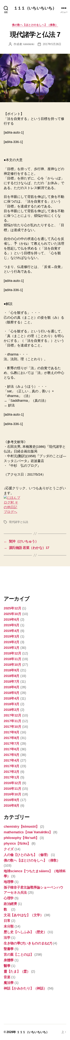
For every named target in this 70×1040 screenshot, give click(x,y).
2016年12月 (12, 783)
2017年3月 (11, 766)
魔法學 (9, 983)
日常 (7, 921)
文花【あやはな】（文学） (23, 915)
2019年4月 (11, 631)
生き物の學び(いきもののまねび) (28, 943)
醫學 (7, 966)
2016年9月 (11, 800)
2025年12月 (12, 608)
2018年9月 (11, 670)
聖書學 (9, 949)
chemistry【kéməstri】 (21, 826)
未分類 (9, 926)
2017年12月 (12, 715)
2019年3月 (11, 636)
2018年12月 (12, 653)
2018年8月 (11, 676)
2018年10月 (12, 664)
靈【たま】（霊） (17, 971)
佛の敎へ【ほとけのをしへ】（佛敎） (35, 24)
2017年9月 (11, 732)
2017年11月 (12, 721)
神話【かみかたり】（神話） (25, 988)
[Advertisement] (22, 580)
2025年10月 (12, 614)
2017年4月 (11, 760)
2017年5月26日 (52, 44)
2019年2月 (11, 642)
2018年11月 (12, 659)
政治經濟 (10, 904)
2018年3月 (11, 704)
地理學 (9, 882)
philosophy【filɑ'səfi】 (21, 838)
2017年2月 (11, 772)
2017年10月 (12, 726)
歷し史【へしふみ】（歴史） (25, 932)
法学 (7, 937)
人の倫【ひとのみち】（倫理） (27, 855)
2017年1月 (11, 777)
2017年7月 (11, 743)
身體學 (9, 960)
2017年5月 (11, 755)
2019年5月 (11, 625)
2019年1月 (11, 648)
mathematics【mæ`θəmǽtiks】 (28, 832)
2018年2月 (11, 710)
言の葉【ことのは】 (19, 954)
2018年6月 (11, 687)
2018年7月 (11, 681)
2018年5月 (11, 693)
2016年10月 (12, 794)
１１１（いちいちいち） (35, 8)
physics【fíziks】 (17, 843)
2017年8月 (11, 738)
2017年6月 (11, 749)
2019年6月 (11, 619)
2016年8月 (11, 805)
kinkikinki (28, 44)
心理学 (9, 898)
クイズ (9, 849)
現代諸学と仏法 (18, 521)
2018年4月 (11, 698)
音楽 (7, 977)
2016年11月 (12, 788)
